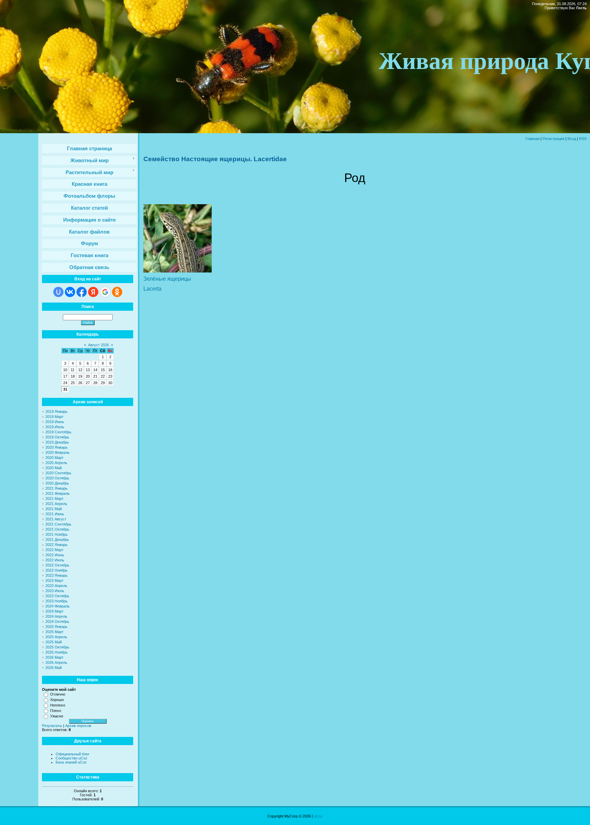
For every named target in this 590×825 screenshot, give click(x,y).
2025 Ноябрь (56, 652)
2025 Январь (56, 627)
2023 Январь (56, 575)
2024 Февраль (57, 606)
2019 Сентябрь (58, 432)
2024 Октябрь (57, 621)
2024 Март (54, 611)
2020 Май (53, 468)
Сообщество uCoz (71, 758)
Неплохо (57, 705)
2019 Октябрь (57, 437)
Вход (571, 139)
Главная (532, 139)
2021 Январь (56, 488)
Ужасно (56, 716)
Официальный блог (72, 754)
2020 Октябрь (57, 478)
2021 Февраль (57, 493)
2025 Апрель (56, 637)
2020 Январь (56, 447)
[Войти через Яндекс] (93, 292)
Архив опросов (78, 726)
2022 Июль (54, 560)
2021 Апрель (56, 504)
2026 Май (53, 668)
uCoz (318, 816)
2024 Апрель (56, 616)
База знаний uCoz (71, 762)
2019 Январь (56, 411)
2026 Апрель (56, 662)
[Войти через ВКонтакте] (70, 292)
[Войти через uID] (58, 292)
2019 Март (54, 417)
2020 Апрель (56, 463)
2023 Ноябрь (56, 601)
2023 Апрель (56, 586)
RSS (583, 139)
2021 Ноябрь (56, 534)
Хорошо (57, 700)
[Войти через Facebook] (81, 292)
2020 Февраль (57, 452)
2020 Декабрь (57, 483)
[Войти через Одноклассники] (117, 292)
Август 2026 (98, 345)
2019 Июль (54, 427)
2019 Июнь (54, 422)
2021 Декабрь (57, 539)
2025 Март (54, 632)
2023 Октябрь (57, 596)
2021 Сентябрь (58, 524)
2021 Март (54, 499)
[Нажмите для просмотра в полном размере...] (177, 271)
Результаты (52, 726)
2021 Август (55, 519)
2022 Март (54, 550)
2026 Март (54, 657)
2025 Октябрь (57, 647)
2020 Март (54, 458)
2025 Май (53, 642)
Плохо (55, 711)
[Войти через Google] (105, 291)
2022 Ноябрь (56, 570)
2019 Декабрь (57, 442)
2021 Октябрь (57, 529)
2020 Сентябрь (58, 473)
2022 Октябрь (57, 565)
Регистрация (553, 139)
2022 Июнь (54, 555)
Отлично (57, 694)
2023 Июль (54, 591)
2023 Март (54, 580)
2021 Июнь (54, 514)
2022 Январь (56, 545)
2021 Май (53, 509)
